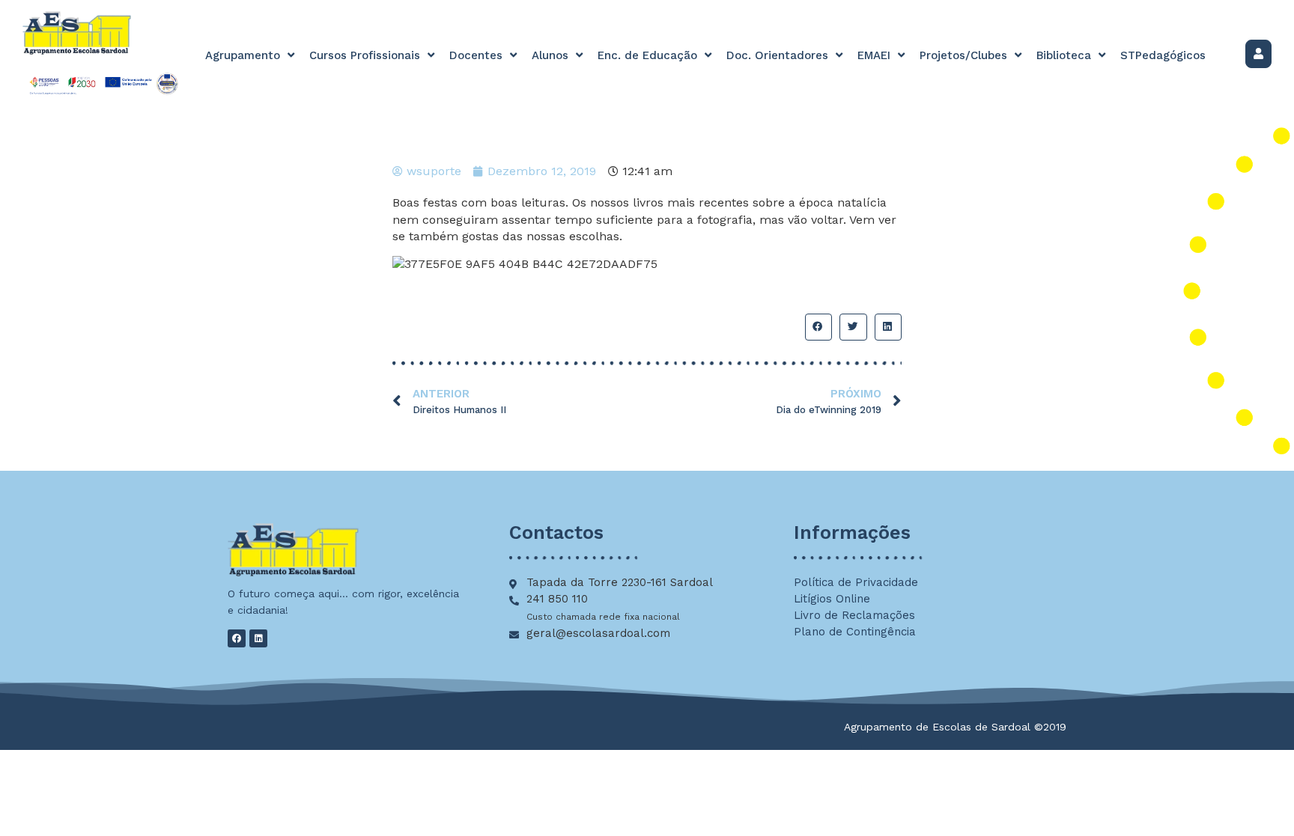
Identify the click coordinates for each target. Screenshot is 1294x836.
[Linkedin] (258, 638)
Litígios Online (832, 598)
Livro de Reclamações (854, 615)
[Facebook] (237, 638)
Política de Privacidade (856, 582)
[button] (818, 327)
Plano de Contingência (855, 631)
